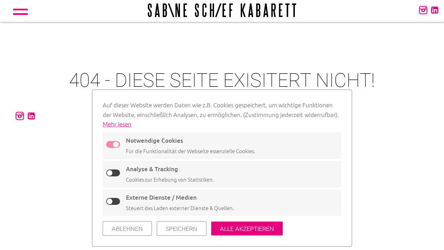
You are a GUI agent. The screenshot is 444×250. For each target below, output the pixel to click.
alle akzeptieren (247, 228)
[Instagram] (423, 10)
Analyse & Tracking (152, 169)
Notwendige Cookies (154, 140)
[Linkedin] (435, 10)
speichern (181, 228)
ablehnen (127, 228)
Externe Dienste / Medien (161, 197)
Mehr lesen (117, 124)
